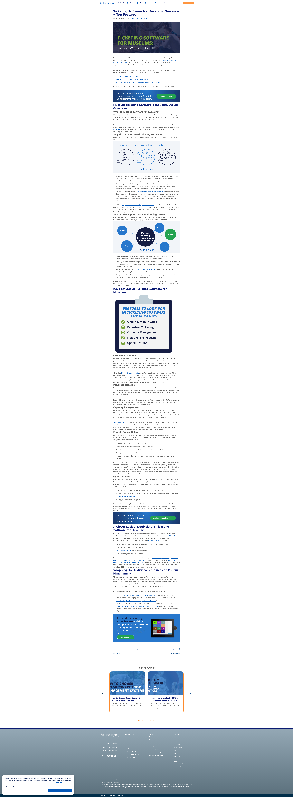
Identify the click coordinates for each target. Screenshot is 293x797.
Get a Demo (188, 3)
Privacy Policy (59, 782)
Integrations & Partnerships (155, 752)
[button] (138, 720)
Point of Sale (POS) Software (155, 749)
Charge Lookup (152, 739)
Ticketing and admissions (123, 649)
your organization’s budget (146, 269)
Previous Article (117, 653)
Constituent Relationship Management (157, 755)
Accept (53, 790)
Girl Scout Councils (131, 757)
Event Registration (153, 746)
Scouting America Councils (133, 754)
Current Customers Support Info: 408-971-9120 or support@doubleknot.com (110, 749)
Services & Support (178, 747)
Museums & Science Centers (133, 743)
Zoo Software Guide (178, 766)
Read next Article (175, 653)
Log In (175, 736)
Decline (66, 790)
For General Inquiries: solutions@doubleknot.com (110, 742)
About (175, 750)
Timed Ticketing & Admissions (156, 736)
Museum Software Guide (179, 763)
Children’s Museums (131, 751)
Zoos (128, 736)
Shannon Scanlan (137, 18)
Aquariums (129, 739)
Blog (175, 753)
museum (140, 649)
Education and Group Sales (155, 743)
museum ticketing (134, 649)
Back (145, 18)
